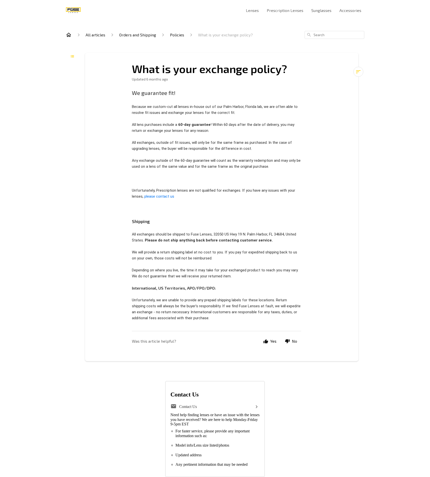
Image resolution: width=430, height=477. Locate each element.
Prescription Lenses (285, 10)
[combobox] (334, 35)
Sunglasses (321, 10)
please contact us (159, 196)
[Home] (69, 35)
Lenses (252, 10)
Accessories (350, 10)
